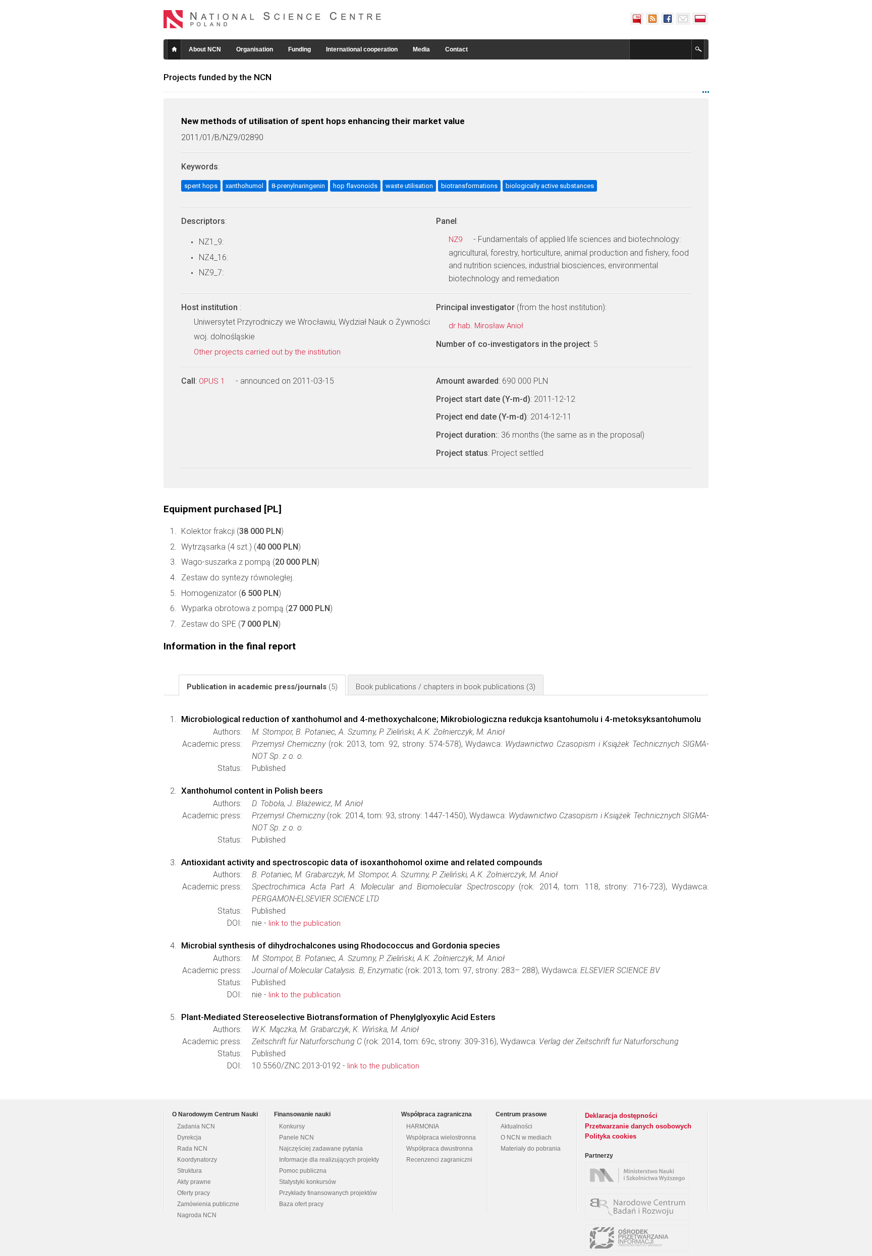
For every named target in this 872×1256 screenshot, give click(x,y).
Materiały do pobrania (531, 1149)
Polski (700, 19)
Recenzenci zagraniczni (439, 1160)
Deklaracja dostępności (621, 1115)
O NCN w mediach (526, 1137)
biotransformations (469, 186)
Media (421, 49)
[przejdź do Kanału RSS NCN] (652, 19)
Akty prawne (194, 1182)
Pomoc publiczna (302, 1171)
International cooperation (362, 49)
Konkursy (292, 1126)
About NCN (205, 49)
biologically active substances (550, 186)
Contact (456, 49)
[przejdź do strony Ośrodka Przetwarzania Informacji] (639, 1238)
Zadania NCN (196, 1126)
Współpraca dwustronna (439, 1149)
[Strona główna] (273, 19)
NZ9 (456, 239)
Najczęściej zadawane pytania (321, 1149)
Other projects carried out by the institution (268, 351)
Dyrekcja (189, 1137)
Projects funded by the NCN (217, 77)
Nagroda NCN (196, 1215)
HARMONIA (422, 1126)
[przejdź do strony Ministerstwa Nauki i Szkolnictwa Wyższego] (639, 1175)
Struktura (189, 1171)
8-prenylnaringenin (298, 186)
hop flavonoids (355, 186)
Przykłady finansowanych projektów (328, 1193)
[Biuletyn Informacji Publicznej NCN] (636, 19)
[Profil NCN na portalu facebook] (667, 19)
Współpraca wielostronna (441, 1137)
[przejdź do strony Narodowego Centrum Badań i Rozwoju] (639, 1206)
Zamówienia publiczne (208, 1204)
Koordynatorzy (197, 1160)
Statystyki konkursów (307, 1182)
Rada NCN (192, 1149)
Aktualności (516, 1126)
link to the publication (304, 923)
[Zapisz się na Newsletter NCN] (683, 19)
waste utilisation (409, 186)
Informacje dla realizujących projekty (329, 1160)
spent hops (200, 186)
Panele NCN (296, 1137)
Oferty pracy (193, 1193)
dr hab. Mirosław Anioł (487, 325)
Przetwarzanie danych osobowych (638, 1126)
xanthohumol (244, 186)
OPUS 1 (213, 381)
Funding (299, 49)
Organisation (254, 49)
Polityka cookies (610, 1136)
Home (174, 49)
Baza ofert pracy (301, 1204)
